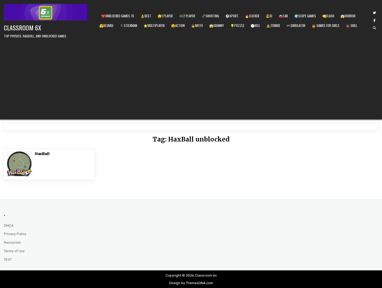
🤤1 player (165, 15)
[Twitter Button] (374, 13)
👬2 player (187, 15)
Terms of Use (14, 251)
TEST (8, 260)
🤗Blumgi (106, 25)
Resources (12, 242)
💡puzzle (237, 25)
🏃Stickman (128, 25)
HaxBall (42, 153)
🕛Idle (255, 25)
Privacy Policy (15, 234)
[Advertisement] (191, 78)
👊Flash (328, 15)
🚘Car (283, 15)
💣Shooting (210, 15)
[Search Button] (374, 28)
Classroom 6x (22, 27)
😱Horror (347, 15)
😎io (269, 15)
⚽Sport (232, 15)
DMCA (9, 225)
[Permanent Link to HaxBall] (19, 164)
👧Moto (197, 25)
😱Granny (216, 25)
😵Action (178, 25)
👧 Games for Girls (325, 25)
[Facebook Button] (374, 20)
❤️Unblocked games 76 (117, 15)
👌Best (145, 15)
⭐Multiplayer (154, 25)
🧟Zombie (273, 25)
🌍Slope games (305, 15)
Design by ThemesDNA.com (191, 283)
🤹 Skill (351, 25)
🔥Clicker (252, 15)
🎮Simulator (295, 25)
